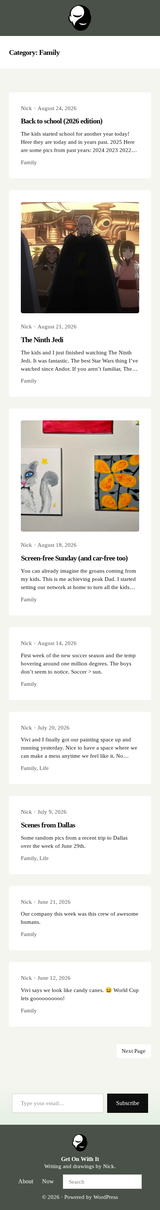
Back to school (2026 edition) (61, 121)
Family (29, 162)
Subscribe (127, 1103)
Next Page (133, 1051)
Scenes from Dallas (48, 825)
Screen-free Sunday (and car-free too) (74, 558)
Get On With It (80, 1159)
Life (44, 768)
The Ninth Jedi (42, 339)
